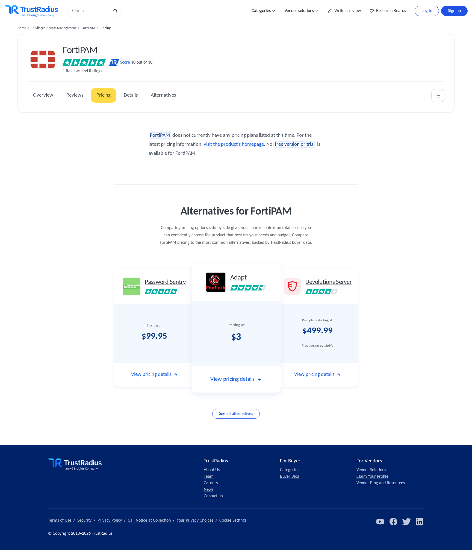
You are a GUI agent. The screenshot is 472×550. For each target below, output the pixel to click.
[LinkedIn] (419, 521)
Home (21, 28)
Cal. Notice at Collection (149, 520)
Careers (211, 483)
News (208, 489)
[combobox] (90, 11)
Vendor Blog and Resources (380, 483)
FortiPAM (88, 28)
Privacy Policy (110, 520)
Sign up (454, 11)
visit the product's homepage (234, 144)
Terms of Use (59, 520)
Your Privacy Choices (195, 520)
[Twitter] (406, 521)
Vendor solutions (299, 11)
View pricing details (151, 374)
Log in (426, 11)
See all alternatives (236, 414)
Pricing (103, 95)
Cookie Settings (232, 520)
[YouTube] (380, 521)
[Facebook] (393, 521)
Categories (261, 11)
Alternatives (163, 95)
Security (84, 520)
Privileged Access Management (53, 28)
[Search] (115, 11)
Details (131, 95)
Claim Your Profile (372, 476)
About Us (212, 470)
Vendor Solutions (371, 470)
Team (209, 476)
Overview (43, 95)
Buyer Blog (289, 476)
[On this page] (437, 95)
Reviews (74, 95)
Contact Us (213, 496)
